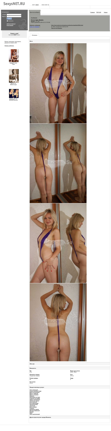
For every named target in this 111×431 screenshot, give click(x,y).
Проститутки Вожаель (56, 28)
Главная (92, 12)
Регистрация (10, 25)
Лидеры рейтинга (9, 45)
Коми (37, 20)
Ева (12, 83)
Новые (105, 12)
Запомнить (10, 21)
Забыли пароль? (11, 23)
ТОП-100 (98, 12)
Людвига (11, 98)
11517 (37, 4)
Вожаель (41, 20)
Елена (11, 63)
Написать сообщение (35, 25)
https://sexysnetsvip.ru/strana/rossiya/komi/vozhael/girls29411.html (67, 25)
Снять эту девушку (34, 26)
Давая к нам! (14, 33)
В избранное (34, 17)
